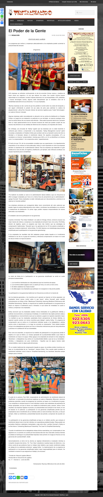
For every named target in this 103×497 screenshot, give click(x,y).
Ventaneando (30, 12)
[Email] (2, 19)
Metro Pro (46, 495)
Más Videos (73, 264)
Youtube (78, 81)
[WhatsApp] (2, 16)
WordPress (62, 495)
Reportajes (23, 482)
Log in (67, 495)
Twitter (84, 81)
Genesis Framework (54, 495)
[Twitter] (2, 13)
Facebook (71, 81)
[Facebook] (2, 10)
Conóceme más (75, 76)
